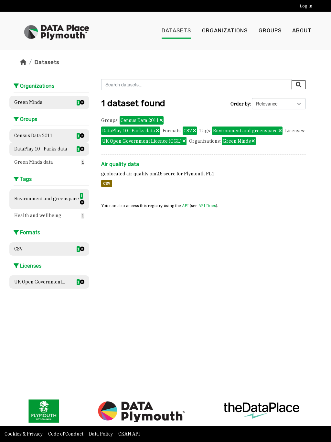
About (302, 31)
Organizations (225, 31)
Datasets (176, 31)
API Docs (207, 205)
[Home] (23, 62)
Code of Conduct (66, 434)
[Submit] (299, 84)
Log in (306, 6)
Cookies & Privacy (24, 434)
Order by (240, 104)
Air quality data (120, 164)
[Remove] (161, 120)
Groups (270, 31)
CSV (106, 183)
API (185, 205)
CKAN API (129, 434)
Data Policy (101, 434)
